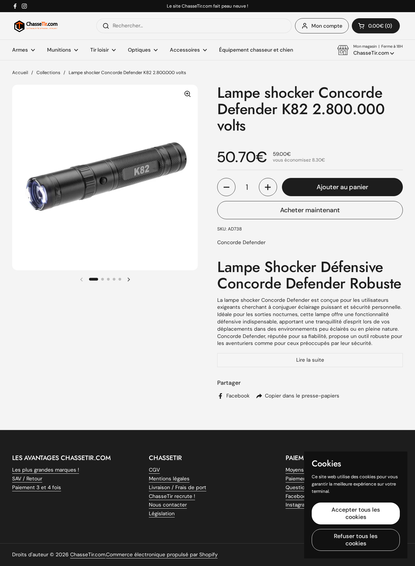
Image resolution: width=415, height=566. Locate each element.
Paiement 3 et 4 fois (36, 487)
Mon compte (326, 25)
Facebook (297, 496)
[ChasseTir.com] (36, 25)
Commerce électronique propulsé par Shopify (162, 554)
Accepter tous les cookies (355, 513)
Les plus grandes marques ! (45, 469)
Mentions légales (169, 478)
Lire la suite (310, 359)
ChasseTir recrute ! (172, 496)
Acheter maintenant (310, 210)
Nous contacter (168, 504)
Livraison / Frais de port (177, 487)
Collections (48, 73)
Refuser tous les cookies (356, 539)
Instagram (297, 504)
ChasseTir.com (87, 554)
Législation (162, 513)
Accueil (20, 73)
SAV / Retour (27, 478)
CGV (154, 469)
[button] (370, 50)
